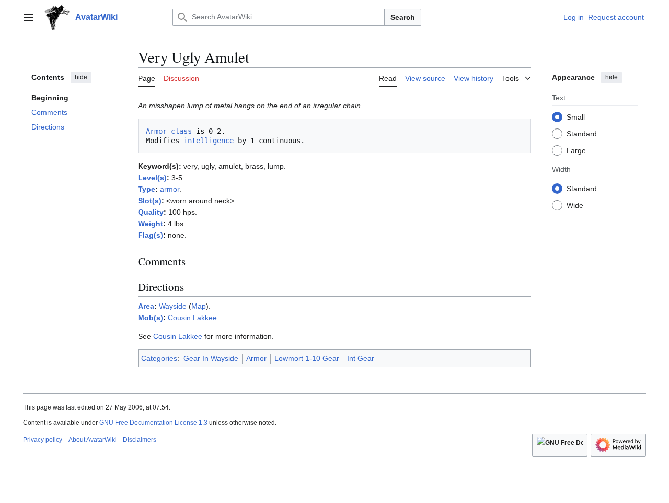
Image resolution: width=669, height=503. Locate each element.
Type (146, 189)
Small (576, 116)
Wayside (173, 306)
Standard (582, 133)
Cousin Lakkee (192, 317)
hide (81, 77)
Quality (151, 212)
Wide (575, 205)
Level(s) (152, 177)
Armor (256, 358)
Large (576, 150)
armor (169, 189)
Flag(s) (150, 235)
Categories (159, 358)
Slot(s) (150, 200)
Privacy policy (42, 439)
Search (402, 17)
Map (198, 306)
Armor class (169, 131)
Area (146, 306)
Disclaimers (139, 439)
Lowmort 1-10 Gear (306, 358)
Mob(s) (150, 317)
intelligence (208, 140)
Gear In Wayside (210, 358)
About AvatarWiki (92, 439)
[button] (28, 17)
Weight (150, 223)
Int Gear (360, 358)
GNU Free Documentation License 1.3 (153, 422)
